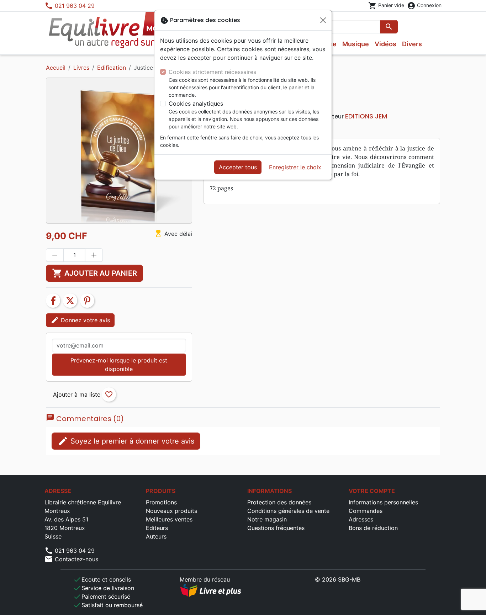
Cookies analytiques (196, 103)
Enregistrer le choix (295, 167)
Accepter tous (238, 167)
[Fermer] (323, 20)
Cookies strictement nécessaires (212, 71)
